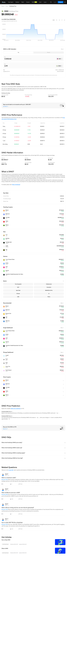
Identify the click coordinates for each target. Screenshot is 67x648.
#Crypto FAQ (5, 479)
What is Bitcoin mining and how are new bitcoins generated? (18, 507)
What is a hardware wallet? (9, 477)
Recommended (33, 303)
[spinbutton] (29, 59)
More (62, 49)
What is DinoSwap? (16, 184)
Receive (48, 52)
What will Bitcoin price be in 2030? (11, 492)
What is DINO (5, 548)
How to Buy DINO (6, 540)
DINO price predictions (16, 408)
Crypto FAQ (10, 470)
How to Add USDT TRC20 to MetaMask (12, 522)
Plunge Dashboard (33, 352)
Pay (18, 52)
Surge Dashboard (33, 327)
